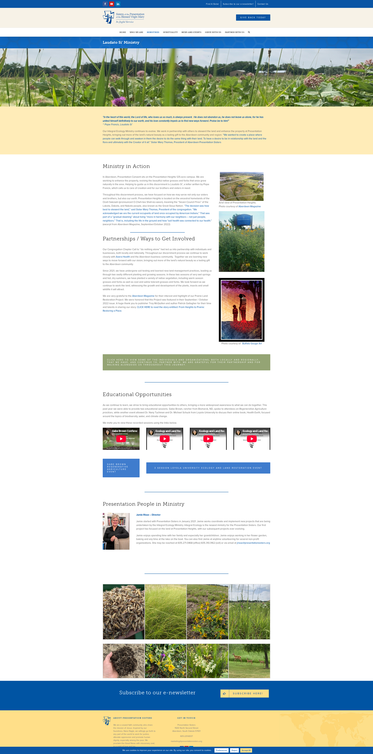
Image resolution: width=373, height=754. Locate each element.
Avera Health (123, 256)
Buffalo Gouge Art (252, 343)
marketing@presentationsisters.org (186, 741)
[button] (249, 32)
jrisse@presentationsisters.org (253, 542)
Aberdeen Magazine (143, 295)
